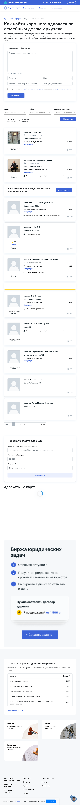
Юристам (26, 786)
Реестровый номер (16, 455)
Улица (6, 109)
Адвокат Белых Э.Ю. (32, 133)
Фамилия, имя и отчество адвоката (22, 446)
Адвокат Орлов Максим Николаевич (39, 403)
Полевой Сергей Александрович (38, 161)
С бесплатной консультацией (11, 120)
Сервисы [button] (42, 8)
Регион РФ (12, 464)
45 (36, 424)
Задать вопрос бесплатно (19, 48)
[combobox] (15, 113)
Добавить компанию (53, 2)
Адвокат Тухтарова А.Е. (34, 380)
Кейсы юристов (28, 790)
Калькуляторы (56, 8)
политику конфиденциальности (62, 89)
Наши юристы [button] (28, 8)
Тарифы (25, 793)
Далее (42, 424)
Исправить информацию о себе (12, 779)
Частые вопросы (48, 778)
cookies (17, 801)
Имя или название (62, 109)
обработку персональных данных (33, 89)
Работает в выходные (25, 120)
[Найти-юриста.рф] (15, 2)
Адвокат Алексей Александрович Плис (41, 259)
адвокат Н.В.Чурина (32, 296)
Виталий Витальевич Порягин (36, 324)
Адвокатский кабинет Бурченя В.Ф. (39, 203)
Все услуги (28, 144)
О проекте (27, 778)
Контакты (26, 782)
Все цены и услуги (15, 710)
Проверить (40, 475)
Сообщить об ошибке (9, 791)
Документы (46, 786)
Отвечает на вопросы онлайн (55, 176)
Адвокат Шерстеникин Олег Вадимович (41, 352)
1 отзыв (13, 244)
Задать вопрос (14, 8)
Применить (68, 119)
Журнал (44, 782)
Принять (50, 801)
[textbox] (15, 112)
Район (31, 109)
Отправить (16, 96)
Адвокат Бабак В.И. (32, 227)
